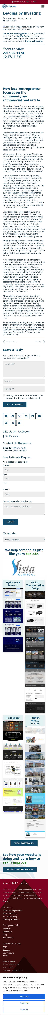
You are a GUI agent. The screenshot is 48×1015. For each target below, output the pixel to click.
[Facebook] (13, 416)
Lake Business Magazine (15, 33)
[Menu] (43, 6)
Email (6, 489)
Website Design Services (13, 910)
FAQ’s (5, 947)
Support (6, 950)
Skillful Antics (26, 18)
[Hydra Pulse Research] (13, 589)
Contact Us (7, 932)
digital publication (34, 41)
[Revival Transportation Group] (35, 592)
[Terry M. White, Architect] (35, 727)
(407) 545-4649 (18, 448)
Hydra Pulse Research (13, 584)
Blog (5, 934)
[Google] (26, 416)
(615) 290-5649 (20, 450)
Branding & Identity (11, 919)
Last (5, 483)
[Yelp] (13, 423)
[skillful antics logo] (9, 6)
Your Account (8, 953)
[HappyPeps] (13, 722)
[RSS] (19, 423)
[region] (24, 994)
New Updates (11, 20)
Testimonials (8, 937)
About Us (7, 929)
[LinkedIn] (33, 416)
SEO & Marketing (10, 916)
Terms (5, 956)
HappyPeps (13, 717)
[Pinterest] (6, 423)
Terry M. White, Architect (35, 720)
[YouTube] (39, 416)
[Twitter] (19, 416)
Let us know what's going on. (18, 501)
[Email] (6, 416)
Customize (24, 1003)
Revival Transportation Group (35, 585)
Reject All (24, 1010)
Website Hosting (10, 913)
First (5, 474)
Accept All (24, 996)
